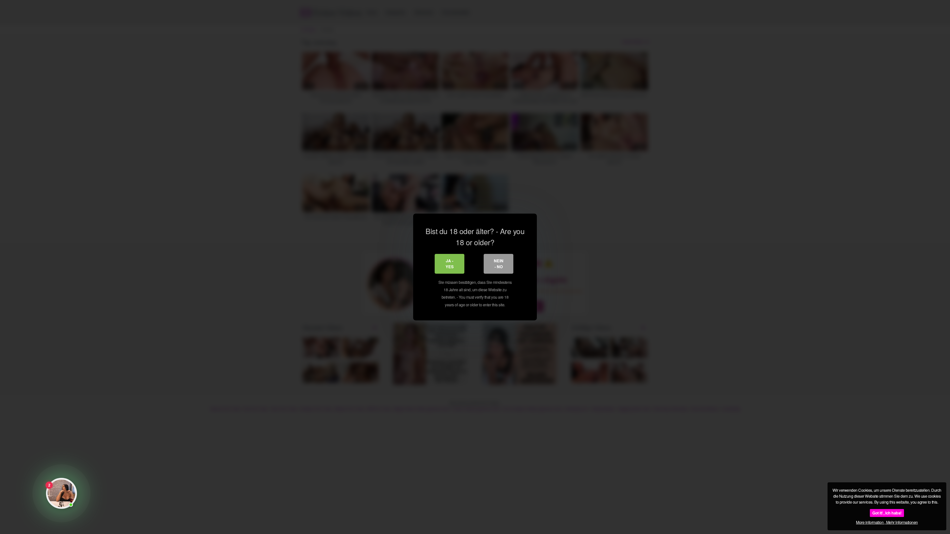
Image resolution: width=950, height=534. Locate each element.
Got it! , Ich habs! (887, 513)
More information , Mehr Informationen (887, 522)
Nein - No (498, 263)
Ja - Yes (450, 263)
